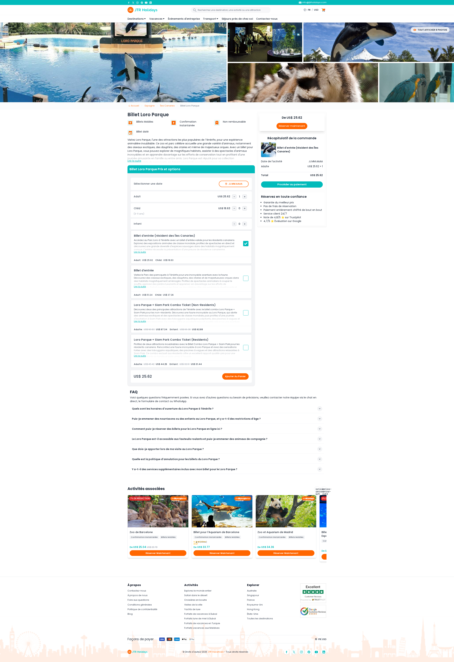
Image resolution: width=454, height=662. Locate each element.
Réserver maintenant (292, 126)
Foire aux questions (138, 599)
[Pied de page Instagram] (301, 652)
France (251, 599)
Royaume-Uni (255, 604)
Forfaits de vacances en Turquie (202, 623)
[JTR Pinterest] (142, 2)
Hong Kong (253, 609)
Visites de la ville (193, 604)
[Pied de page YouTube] (316, 652)
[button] (311, 10)
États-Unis (252, 613)
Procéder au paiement (292, 184)
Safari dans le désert (195, 595)
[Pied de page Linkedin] (323, 652)
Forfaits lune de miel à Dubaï (200, 618)
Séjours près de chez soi (237, 19)
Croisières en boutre (195, 599)
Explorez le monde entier (197, 590)
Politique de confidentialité (142, 609)
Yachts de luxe (192, 609)
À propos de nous (138, 595)
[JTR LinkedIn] (150, 2)
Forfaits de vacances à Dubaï (200, 613)
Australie (252, 590)
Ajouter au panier (235, 376)
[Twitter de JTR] (133, 2)
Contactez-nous (267, 19)
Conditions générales (140, 604)
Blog (130, 613)
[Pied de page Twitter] (294, 652)
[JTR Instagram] (137, 2)
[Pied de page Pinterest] (309, 652)
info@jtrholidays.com (314, 2)
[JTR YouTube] (146, 2)
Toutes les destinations (260, 618)
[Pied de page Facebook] (286, 652)
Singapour (253, 595)
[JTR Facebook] (129, 2)
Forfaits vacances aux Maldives (202, 627)
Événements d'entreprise (184, 19)
